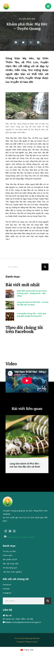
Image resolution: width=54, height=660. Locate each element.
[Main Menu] (48, 6)
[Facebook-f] (5, 531)
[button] (16, 42)
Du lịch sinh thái (27, 19)
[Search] (45, 266)
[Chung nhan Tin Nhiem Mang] (19, 537)
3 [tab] (28, 476)
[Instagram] (14, 531)
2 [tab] (25, 476)
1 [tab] (22, 476)
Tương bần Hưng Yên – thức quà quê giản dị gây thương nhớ (31, 314)
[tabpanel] (27, 446)
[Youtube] (9, 531)
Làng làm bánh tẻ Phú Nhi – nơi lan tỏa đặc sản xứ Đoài (32, 303)
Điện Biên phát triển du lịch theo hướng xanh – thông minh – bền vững (32, 293)
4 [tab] (31, 476)
